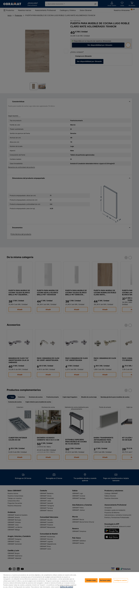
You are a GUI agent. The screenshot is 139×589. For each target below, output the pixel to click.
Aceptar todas (91, 580)
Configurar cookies (120, 580)
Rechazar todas (105, 580)
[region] (69, 580)
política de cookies (66, 587)
